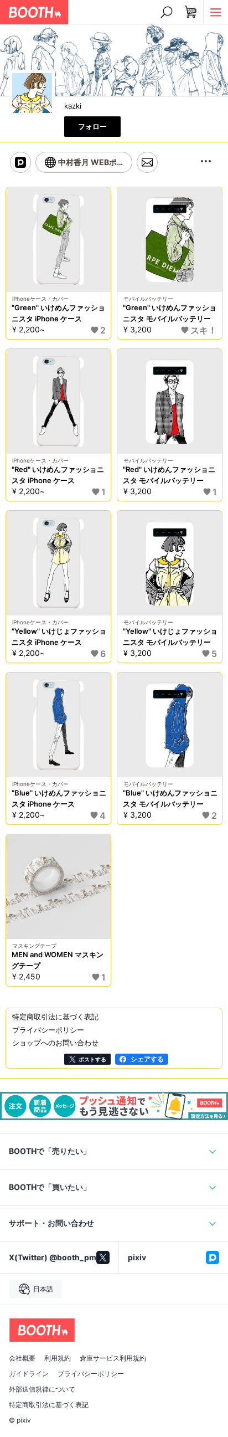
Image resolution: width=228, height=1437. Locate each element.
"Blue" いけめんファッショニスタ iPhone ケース (59, 798)
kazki (72, 105)
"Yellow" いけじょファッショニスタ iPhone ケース (59, 636)
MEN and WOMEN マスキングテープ (57, 960)
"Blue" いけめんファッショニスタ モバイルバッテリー (170, 798)
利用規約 (57, 1358)
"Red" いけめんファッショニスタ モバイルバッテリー (169, 475)
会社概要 (22, 1358)
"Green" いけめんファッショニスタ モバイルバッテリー (169, 313)
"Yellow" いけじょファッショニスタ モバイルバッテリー (170, 636)
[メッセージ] (147, 162)
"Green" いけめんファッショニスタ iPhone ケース (58, 313)
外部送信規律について (42, 1389)
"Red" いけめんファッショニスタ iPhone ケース (58, 475)
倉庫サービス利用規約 (113, 1358)
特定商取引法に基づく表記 (49, 1405)
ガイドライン (29, 1374)
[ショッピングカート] (191, 12)
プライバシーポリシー (91, 1374)
